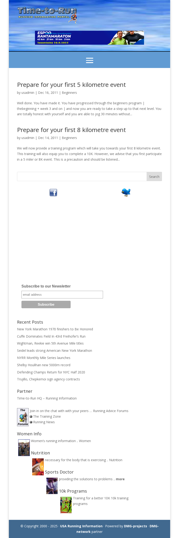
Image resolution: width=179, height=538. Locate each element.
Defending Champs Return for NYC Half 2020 (51, 372)
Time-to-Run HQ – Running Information (47, 398)
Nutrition (115, 460)
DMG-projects (135, 526)
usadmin (27, 92)
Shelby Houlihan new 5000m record (43, 365)
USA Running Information (81, 526)
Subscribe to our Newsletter (46, 286)
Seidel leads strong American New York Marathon (54, 350)
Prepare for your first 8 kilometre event (71, 129)
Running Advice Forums (110, 411)
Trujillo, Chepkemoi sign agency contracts (48, 379)
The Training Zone (47, 416)
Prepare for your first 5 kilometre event (71, 84)
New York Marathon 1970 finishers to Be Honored (55, 329)
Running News (44, 422)
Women (85, 441)
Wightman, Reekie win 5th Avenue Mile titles (50, 343)
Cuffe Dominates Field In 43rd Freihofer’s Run (51, 336)
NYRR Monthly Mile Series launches (43, 357)
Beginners (69, 92)
